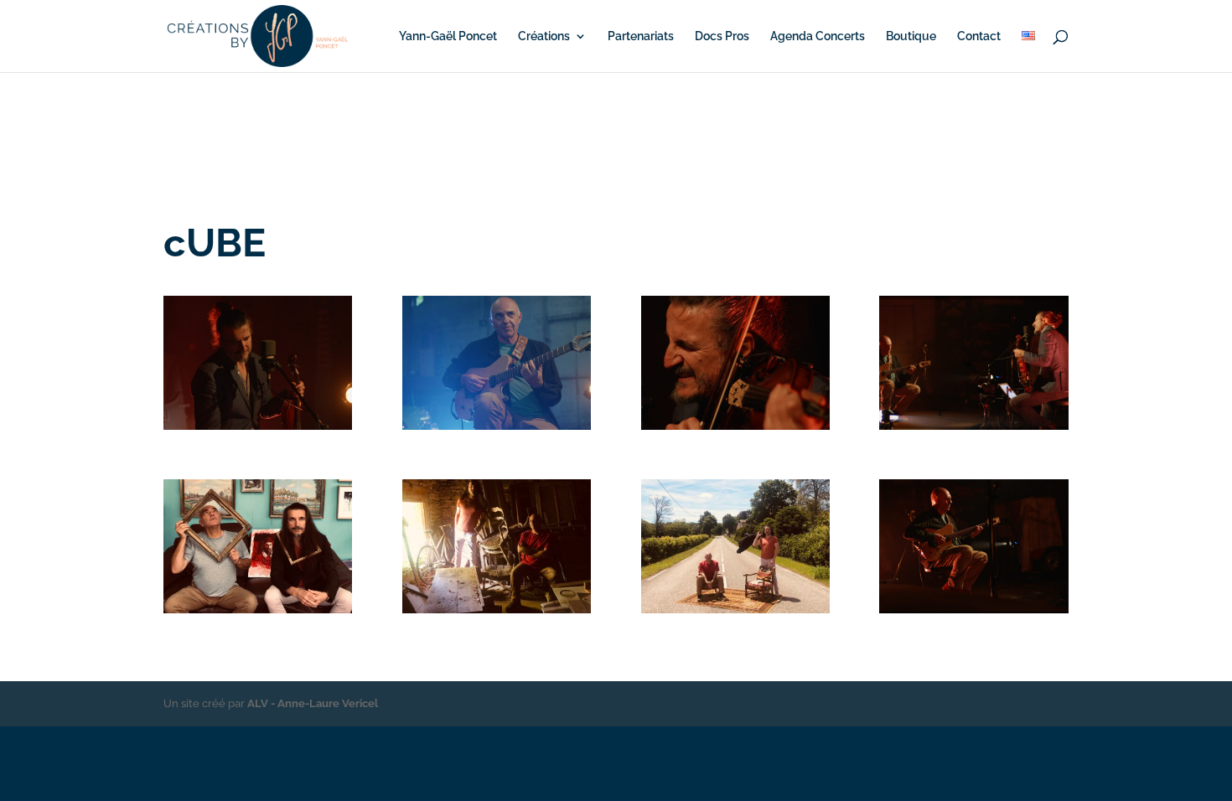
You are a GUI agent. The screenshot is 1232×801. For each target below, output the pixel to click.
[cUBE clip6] (735, 425)
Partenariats (641, 36)
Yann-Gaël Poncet (448, 36)
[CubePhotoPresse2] (735, 609)
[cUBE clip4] (496, 425)
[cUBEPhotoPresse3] (496, 609)
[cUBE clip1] (973, 425)
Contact (979, 36)
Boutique (911, 36)
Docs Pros (722, 36)
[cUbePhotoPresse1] (257, 609)
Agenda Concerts (817, 36)
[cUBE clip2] (257, 425)
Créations (544, 36)
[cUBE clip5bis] (973, 609)
